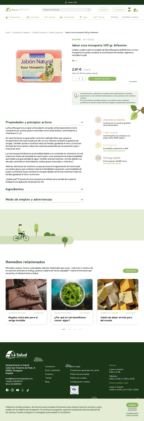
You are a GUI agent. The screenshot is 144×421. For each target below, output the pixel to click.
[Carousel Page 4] (80, 329)
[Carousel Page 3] (75, 329)
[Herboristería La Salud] (18, 10)
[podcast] (22, 390)
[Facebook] (7, 390)
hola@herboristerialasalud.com (19, 378)
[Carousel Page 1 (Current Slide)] (63, 329)
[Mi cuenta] (129, 9)
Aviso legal (75, 366)
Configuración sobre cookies (132, 414)
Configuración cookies (80, 382)
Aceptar (132, 405)
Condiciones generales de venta (84, 370)
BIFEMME (76, 39)
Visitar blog (131, 271)
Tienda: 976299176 (14, 381)
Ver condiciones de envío (114, 150)
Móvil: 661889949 (13, 384)
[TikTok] (28, 390)
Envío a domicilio (52, 370)
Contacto (103, 10)
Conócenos (119, 10)
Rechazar (132, 409)
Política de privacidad (79, 374)
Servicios (114, 17)
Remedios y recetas (130, 17)
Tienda (48, 378)
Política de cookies (78, 378)
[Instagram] (12, 390)
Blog (47, 381)
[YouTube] (17, 390)
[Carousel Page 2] (69, 329)
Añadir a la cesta (102, 79)
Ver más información (112, 163)
